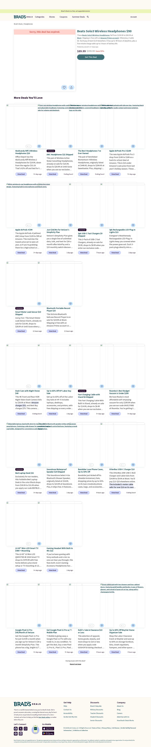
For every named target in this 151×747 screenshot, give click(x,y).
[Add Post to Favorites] (70, 225)
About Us (120, 706)
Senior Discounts (96, 720)
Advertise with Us (123, 717)
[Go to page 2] (28, 146)
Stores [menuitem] (52, 16)
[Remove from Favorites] (64, 87)
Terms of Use (96, 728)
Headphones (28, 24)
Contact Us (67, 710)
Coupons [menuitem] (63, 16)
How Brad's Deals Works (125, 720)
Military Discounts (96, 710)
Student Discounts (96, 717)
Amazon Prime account (109, 38)
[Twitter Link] (20, 728)
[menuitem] (78, 17)
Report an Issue (75, 664)
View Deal (21, 174)
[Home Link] (24, 16)
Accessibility (68, 713)
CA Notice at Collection (80, 730)
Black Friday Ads (95, 706)
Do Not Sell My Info (70, 717)
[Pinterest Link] (15, 733)
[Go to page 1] (27, 146)
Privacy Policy (106, 728)
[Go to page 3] (29, 146)
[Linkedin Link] (20, 733)
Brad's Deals (18, 24)
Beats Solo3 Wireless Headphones (96, 35)
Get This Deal (91, 57)
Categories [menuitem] (39, 16)
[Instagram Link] (25, 728)
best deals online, (44, 717)
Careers (119, 713)
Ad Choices (116, 728)
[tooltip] (64, 87)
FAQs (65, 706)
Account (134, 17)
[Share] (71, 87)
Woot (79, 38)
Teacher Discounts (96, 713)
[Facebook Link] (15, 728)
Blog (118, 710)
